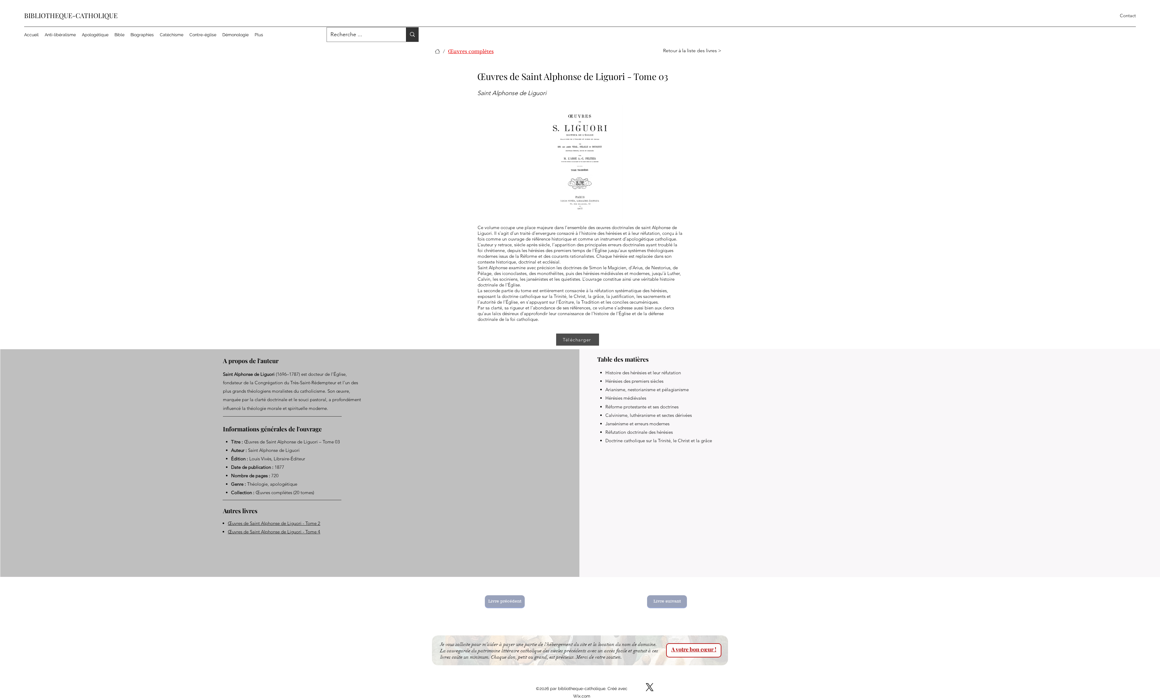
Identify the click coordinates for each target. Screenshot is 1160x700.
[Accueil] (437, 51)
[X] (649, 687)
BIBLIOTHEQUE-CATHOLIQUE (71, 15)
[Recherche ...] (412, 34)
